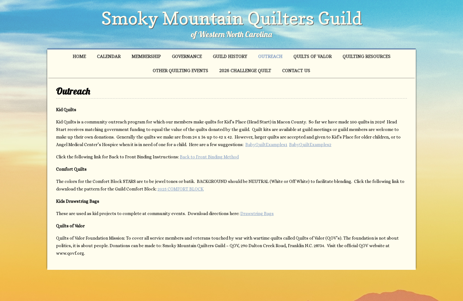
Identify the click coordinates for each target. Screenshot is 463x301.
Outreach (270, 56)
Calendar (109, 56)
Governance (187, 56)
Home (79, 56)
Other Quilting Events (180, 70)
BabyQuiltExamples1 (266, 144)
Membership (146, 56)
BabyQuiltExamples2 (310, 144)
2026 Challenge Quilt (245, 70)
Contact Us (296, 70)
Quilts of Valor (313, 56)
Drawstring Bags (257, 213)
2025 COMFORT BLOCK (180, 188)
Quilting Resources (367, 56)
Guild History (230, 56)
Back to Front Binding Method (209, 156)
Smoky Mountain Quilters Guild (231, 18)
